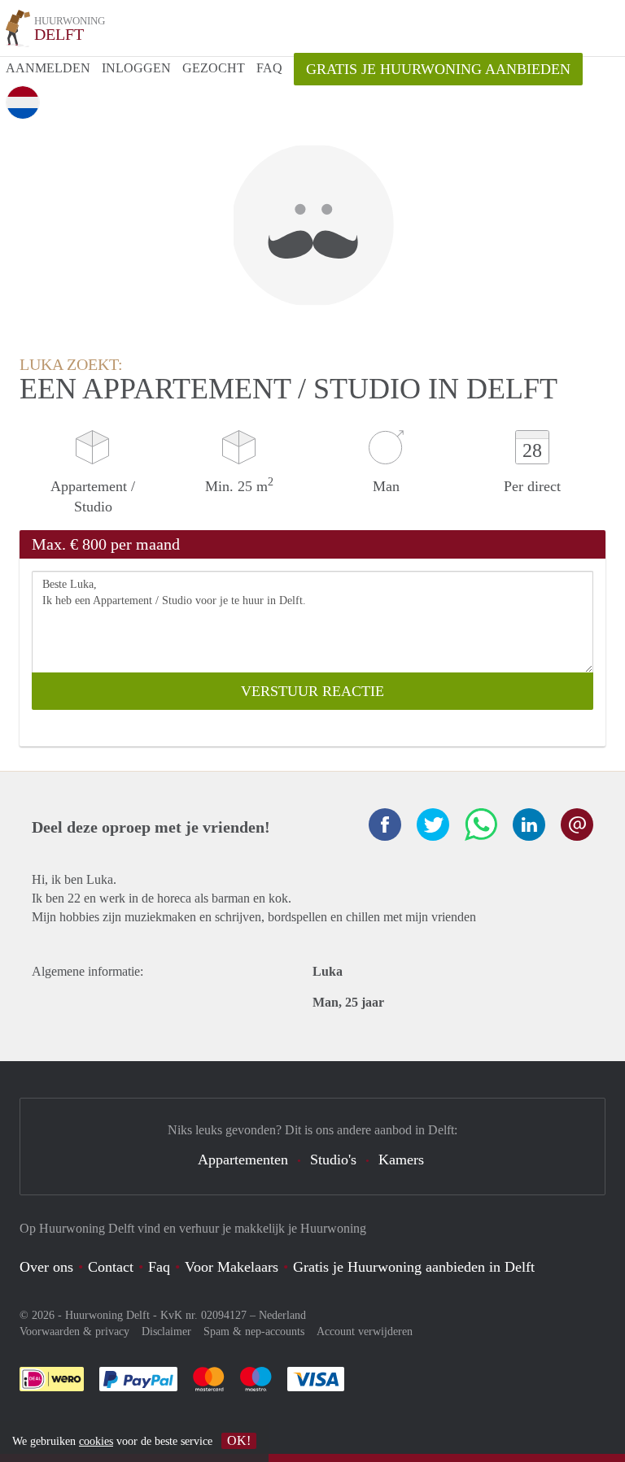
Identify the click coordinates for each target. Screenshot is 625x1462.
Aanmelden (48, 68)
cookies (96, 1441)
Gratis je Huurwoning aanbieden (438, 69)
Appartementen (243, 1159)
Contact (110, 1267)
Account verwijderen (365, 1331)
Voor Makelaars (231, 1267)
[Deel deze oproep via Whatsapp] (481, 824)
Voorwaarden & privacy (74, 1331)
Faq (159, 1267)
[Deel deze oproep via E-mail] (577, 824)
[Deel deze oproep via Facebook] (385, 824)
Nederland (282, 1315)
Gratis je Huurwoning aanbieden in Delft (414, 1267)
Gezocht (213, 68)
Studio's (333, 1159)
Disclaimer (166, 1331)
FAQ (269, 68)
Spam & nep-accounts (253, 1331)
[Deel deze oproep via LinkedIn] (529, 824)
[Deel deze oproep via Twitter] (433, 824)
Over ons (46, 1267)
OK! (239, 1440)
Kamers (401, 1159)
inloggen (136, 68)
